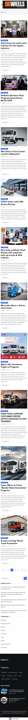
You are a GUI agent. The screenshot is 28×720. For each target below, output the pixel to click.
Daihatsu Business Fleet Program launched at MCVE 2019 (12, 98)
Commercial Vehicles (5, 623)
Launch (2, 637)
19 (22, 570)
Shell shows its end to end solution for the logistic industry (13, 45)
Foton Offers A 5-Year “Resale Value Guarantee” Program (14, 487)
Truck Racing (4, 647)
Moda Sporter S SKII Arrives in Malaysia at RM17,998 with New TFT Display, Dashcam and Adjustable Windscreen (13, 594)
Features (3, 627)
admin (3, 50)
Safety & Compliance (5, 644)
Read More (4, 70)
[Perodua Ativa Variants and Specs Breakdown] (4, 700)
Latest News (4, 634)
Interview (3, 630)
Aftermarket (3, 620)
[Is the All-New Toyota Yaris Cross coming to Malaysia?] (4, 691)
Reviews (3, 640)
